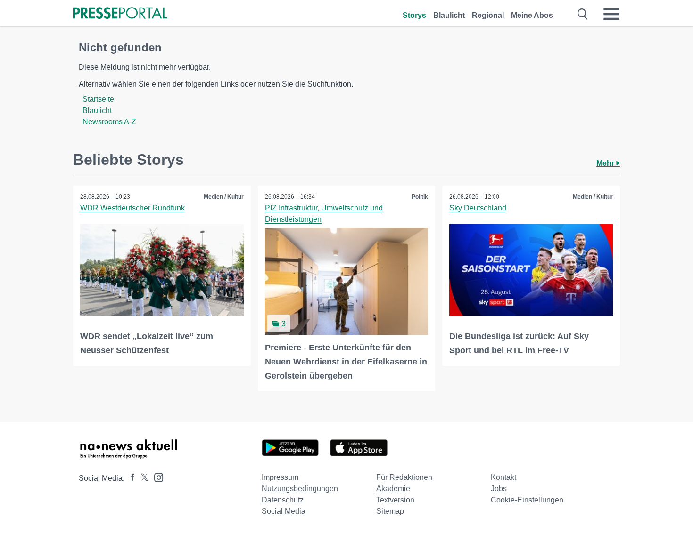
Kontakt (503, 477)
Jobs (499, 489)
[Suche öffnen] (583, 14)
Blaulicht (449, 15)
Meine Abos (532, 15)
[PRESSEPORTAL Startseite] (120, 14)
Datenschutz (283, 500)
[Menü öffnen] (611, 14)
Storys (414, 15)
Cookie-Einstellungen (527, 500)
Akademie (393, 489)
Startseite (98, 99)
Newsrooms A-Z (109, 122)
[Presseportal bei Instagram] (155, 477)
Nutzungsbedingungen (300, 489)
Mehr (606, 163)
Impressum (280, 477)
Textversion (395, 500)
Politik (420, 197)
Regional (488, 15)
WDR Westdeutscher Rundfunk (132, 208)
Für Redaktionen (404, 477)
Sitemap (390, 511)
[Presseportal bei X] (141, 478)
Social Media (283, 511)
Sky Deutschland (477, 208)
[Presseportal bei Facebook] (129, 478)
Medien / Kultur (224, 197)
